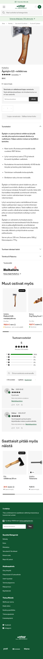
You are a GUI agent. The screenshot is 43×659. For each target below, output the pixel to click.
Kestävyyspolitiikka (9, 610)
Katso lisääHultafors (11, 274)
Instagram (8, 628)
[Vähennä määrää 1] (3, 108)
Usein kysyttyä (7, 579)
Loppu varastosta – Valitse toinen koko (21, 116)
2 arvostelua (15, 74)
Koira (4, 543)
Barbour (31, 314)
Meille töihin (6, 606)
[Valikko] (4, 7)
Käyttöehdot (7, 591)
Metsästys (6, 547)
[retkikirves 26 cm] (14, 463)
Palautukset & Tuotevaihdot (12, 575)
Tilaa (30, 526)
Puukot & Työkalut (35, 23)
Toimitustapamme (9, 583)
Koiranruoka (7, 555)
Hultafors (5, 68)
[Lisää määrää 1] (11, 108)
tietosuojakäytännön (26, 521)
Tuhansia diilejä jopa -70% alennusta (21, 19)
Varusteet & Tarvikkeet (21, 23)
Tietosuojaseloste (8, 614)
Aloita (3, 23)
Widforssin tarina (8, 602)
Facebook (8, 625)
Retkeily (10, 23)
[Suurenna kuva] (21, 45)
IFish (5, 476)
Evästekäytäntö (8, 618)
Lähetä (33, 99)
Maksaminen (7, 587)
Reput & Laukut (8, 559)
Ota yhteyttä (7, 570)
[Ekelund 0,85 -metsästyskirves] (14, 300)
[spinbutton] (7, 108)
